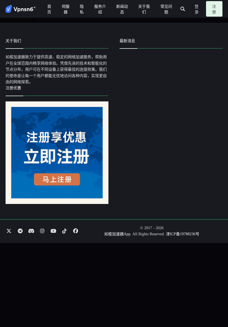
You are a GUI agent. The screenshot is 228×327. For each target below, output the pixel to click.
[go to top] (213, 307)
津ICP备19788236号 (182, 234)
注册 (214, 9)
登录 (197, 9)
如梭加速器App (117, 234)
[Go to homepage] (21, 9)
